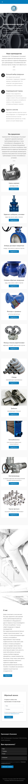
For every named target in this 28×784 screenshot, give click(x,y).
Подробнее (8, 675)
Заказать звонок (7, 766)
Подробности (13, 189)
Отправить (9, 717)
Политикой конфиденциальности (12, 713)
